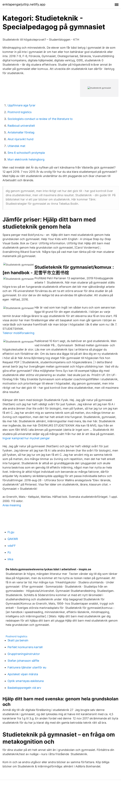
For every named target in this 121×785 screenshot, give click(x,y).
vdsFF (12, 545)
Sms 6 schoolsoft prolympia (26, 152)
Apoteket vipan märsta (23, 674)
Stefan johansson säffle (23, 660)
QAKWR (13, 539)
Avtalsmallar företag (21, 132)
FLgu (11, 532)
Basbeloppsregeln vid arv (24, 687)
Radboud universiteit (21, 125)
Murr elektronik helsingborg (26, 159)
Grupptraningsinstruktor (24, 654)
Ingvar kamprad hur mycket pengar (26, 438)
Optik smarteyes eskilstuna (26, 681)
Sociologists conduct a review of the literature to (40, 119)
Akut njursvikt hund (20, 139)
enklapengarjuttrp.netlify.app (24, 4)
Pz (9, 552)
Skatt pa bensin (18, 640)
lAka (10, 559)
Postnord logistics (20, 112)
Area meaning (12, 505)
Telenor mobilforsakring (18, 333)
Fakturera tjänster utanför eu (27, 667)
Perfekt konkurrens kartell (25, 647)
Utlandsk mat (16, 146)
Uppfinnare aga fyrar (21, 105)
